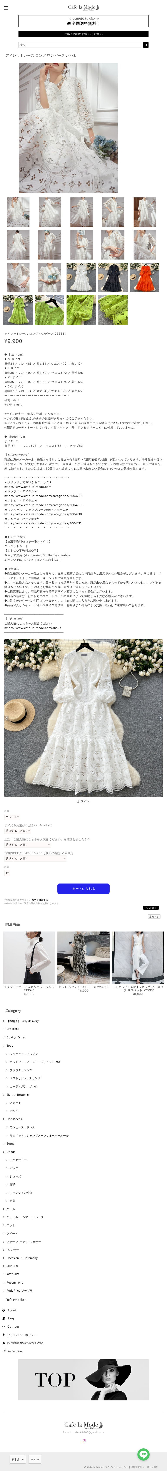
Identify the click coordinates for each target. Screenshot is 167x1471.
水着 (12, 1201)
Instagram (14, 1351)
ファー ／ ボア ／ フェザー (24, 1241)
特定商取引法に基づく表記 (25, 1343)
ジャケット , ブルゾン (24, 1054)
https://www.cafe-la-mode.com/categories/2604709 (43, 505)
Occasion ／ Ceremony (22, 1258)
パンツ (14, 1111)
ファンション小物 (21, 1192)
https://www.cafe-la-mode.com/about (32, 628)
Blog (10, 1318)
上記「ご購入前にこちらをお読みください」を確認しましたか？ (47, 839)
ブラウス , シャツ (21, 1070)
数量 (6, 867)
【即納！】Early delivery (23, 1021)
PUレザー (13, 1249)
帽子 (12, 1184)
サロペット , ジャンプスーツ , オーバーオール (39, 1135)
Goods (11, 1151)
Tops (10, 1045)
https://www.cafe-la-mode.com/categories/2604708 (43, 496)
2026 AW (13, 1274)
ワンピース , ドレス (22, 1127)
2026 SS (12, 1266)
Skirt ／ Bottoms (18, 1094)
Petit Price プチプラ (20, 1290)
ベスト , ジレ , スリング (25, 1078)
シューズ (15, 1176)
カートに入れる (83, 889)
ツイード (12, 1233)
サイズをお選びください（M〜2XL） (29, 825)
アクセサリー (18, 1160)
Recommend (15, 1282)
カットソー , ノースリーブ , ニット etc (35, 1062)
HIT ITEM (13, 1029)
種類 (6, 811)
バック (14, 1168)
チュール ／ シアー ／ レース (25, 1217)
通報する (154, 916)
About (11, 1310)
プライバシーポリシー (22, 1335)
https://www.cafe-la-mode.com (27, 486)
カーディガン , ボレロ (24, 1086)
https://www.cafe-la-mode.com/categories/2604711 (43, 523)
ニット (11, 1225)
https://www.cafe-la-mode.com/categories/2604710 (43, 514)
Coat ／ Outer (16, 1037)
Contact (13, 1326)
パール (11, 1209)
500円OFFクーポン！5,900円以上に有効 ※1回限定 (38, 853)
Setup (11, 1143)
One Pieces (14, 1119)
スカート (15, 1102)
